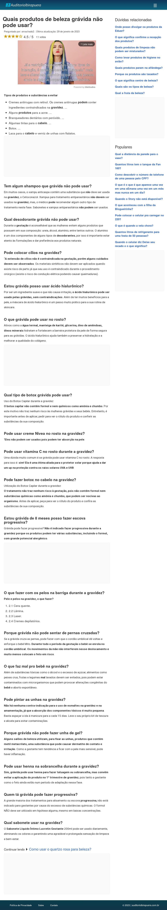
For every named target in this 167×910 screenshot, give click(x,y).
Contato (54, 905)
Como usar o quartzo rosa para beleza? (60, 849)
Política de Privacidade (21, 905)
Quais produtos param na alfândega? (139, 68)
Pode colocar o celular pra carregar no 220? (139, 217)
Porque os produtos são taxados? (136, 74)
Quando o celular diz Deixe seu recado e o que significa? (135, 244)
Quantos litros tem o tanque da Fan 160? (138, 166)
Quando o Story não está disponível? (139, 199)
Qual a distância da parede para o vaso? (136, 156)
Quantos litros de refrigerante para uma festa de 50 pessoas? (137, 234)
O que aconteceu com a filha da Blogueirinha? (135, 207)
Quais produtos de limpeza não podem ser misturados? (135, 49)
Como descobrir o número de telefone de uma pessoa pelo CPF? (139, 176)
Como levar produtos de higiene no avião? (137, 59)
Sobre (41, 905)
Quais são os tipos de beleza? (134, 86)
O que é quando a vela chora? (134, 225)
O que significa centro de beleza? (136, 80)
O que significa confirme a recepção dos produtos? (138, 39)
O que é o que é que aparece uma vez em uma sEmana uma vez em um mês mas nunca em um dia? (139, 188)
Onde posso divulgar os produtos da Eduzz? (138, 29)
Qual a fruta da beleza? (130, 93)
